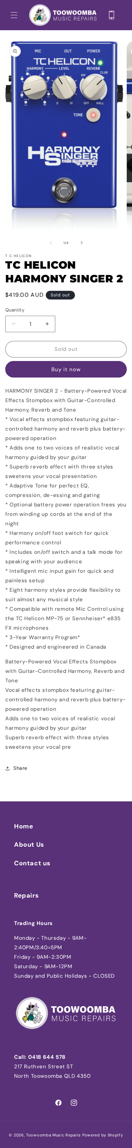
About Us (29, 844)
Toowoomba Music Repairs (53, 1135)
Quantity (14, 310)
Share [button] (20, 768)
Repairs (26, 895)
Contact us (32, 863)
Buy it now (66, 369)
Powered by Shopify (102, 1135)
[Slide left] (50, 242)
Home (23, 826)
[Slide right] (81, 242)
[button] (14, 15)
